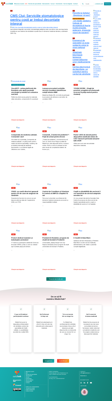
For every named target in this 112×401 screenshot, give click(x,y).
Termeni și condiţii (30, 388)
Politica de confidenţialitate (32, 386)
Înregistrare (48, 361)
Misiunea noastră (19, 3)
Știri (26, 3)
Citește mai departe (17, 120)
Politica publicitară (30, 389)
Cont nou (107, 4)
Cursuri (53, 3)
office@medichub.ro (85, 373)
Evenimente (59, 3)
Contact (75, 3)
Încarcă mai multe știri (56, 279)
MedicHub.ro (83, 375)
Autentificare (63, 361)
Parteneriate (29, 381)
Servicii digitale (67, 3)
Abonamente (46, 3)
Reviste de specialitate (34, 3)
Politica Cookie (29, 391)
